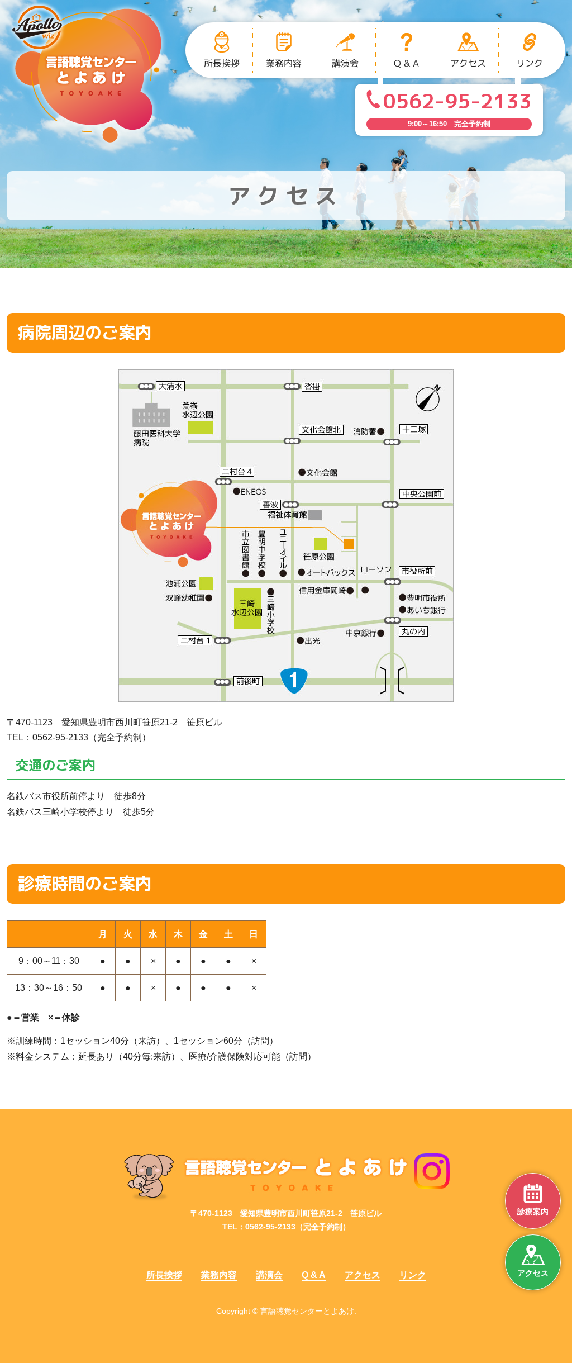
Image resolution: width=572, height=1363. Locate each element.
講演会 (269, 1275)
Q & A (314, 1275)
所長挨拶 (164, 1275)
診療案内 (533, 1211)
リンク (412, 1275)
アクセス (533, 1273)
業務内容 (219, 1275)
